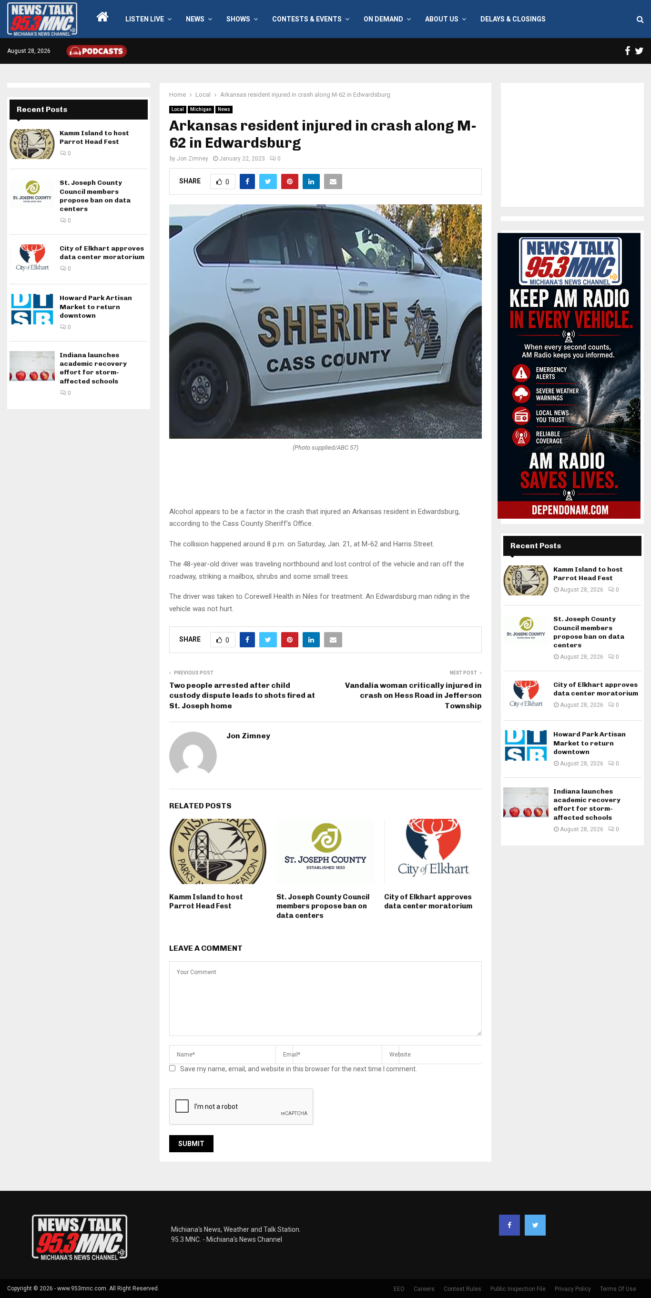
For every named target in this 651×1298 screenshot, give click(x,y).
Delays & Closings (513, 19)
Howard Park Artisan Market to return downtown (96, 306)
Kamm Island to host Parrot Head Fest (206, 902)
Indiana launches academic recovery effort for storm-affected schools (93, 368)
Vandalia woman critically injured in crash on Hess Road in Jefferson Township (413, 695)
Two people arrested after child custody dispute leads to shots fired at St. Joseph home (242, 695)
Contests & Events (307, 19)
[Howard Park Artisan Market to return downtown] (32, 309)
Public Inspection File (518, 1289)
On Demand (383, 19)
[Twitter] (535, 1225)
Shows (238, 19)
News (195, 19)
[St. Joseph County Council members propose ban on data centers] (32, 194)
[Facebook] (509, 1225)
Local (178, 109)
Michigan (201, 109)
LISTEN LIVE (144, 19)
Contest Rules (462, 1289)
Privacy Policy (573, 1289)
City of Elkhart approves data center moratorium (428, 902)
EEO (399, 1289)
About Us (441, 19)
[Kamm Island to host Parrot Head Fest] (32, 144)
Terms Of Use (618, 1289)
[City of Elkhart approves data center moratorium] (32, 259)
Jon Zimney (192, 158)
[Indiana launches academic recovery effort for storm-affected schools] (32, 366)
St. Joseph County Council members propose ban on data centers (322, 906)
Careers (424, 1289)
